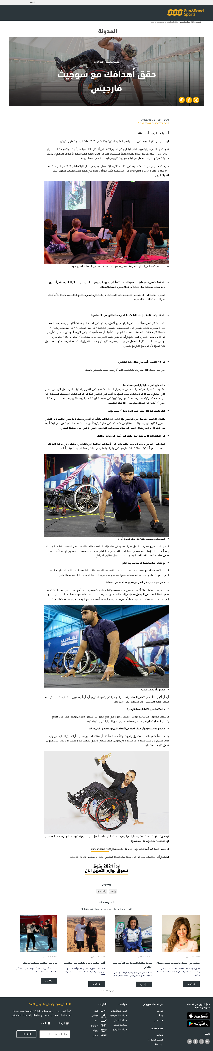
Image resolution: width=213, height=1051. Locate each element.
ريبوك (96, 1030)
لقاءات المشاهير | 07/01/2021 (106, 62)
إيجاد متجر (158, 1020)
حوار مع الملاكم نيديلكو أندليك (40, 962)
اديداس (95, 1016)
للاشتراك (26, 1034)
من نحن (159, 1010)
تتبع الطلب (158, 1044)
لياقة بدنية (101, 891)
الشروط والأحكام (119, 1010)
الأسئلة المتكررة (155, 1039)
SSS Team (153, 121)
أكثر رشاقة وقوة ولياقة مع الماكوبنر (84, 962)
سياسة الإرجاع (120, 1020)
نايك (97, 1010)
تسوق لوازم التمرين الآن (106, 870)
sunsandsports (100, 848)
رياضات (113, 891)
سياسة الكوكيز (120, 1029)
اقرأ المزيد (191, 983)
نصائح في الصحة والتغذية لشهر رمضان (178, 962)
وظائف (160, 1015)
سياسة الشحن (120, 1024)
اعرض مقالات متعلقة (106, 991)
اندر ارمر (95, 1025)
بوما (97, 1020)
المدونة (198, 22)
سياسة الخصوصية (118, 1015)
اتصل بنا (159, 1035)
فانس (96, 1035)
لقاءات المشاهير (187, 22)
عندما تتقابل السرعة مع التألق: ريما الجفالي (132, 964)
